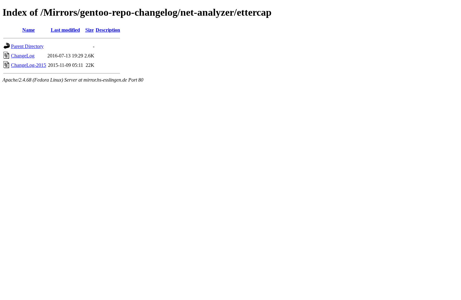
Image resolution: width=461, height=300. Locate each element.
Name (28, 30)
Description (108, 30)
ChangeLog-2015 (28, 65)
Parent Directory (27, 46)
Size (89, 30)
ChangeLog (22, 55)
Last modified (65, 30)
